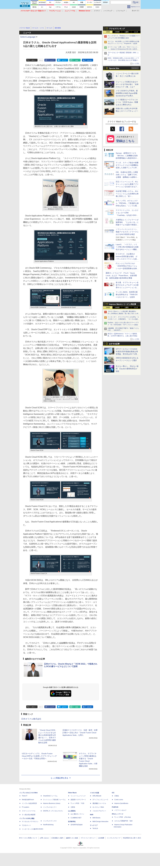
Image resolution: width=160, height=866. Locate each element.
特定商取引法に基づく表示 (132, 838)
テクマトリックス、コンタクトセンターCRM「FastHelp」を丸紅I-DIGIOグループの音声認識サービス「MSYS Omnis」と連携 (127, 215)
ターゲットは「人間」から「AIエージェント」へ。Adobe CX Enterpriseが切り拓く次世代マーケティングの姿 (123, 49)
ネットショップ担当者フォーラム (54, 799)
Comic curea (118, 799)
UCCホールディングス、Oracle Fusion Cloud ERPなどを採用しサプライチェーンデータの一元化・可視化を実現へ (39, 756)
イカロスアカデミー (99, 811)
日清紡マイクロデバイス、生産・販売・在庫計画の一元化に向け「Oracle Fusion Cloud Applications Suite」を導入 (80, 732)
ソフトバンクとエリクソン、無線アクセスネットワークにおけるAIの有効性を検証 (127, 231)
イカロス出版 (94, 793)
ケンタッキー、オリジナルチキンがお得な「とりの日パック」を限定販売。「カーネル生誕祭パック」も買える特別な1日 (123, 319)
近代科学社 (72, 821)
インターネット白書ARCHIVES (32, 829)
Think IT (24, 796)
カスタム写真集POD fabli (123, 821)
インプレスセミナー (50, 807)
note (76, 60)
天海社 (116, 796)
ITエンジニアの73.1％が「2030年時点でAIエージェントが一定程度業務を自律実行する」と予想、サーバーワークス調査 (127, 268)
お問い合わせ (44, 838)
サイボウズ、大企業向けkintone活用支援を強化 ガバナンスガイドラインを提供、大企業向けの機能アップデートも (127, 259)
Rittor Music (72, 793)
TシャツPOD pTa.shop (122, 817)
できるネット (26, 825)
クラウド (97, 11)
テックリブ (94, 825)
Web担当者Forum (28, 799)
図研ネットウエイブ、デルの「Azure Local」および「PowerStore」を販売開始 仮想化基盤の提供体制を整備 (121, 275)
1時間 (108, 32)
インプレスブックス (50, 821)
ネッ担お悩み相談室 (28, 815)
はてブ (64, 60)
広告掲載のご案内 (57, 838)
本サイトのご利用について (28, 838)
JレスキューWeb (98, 807)
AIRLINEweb (96, 796)
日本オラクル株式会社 (31, 719)
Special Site (114, 68)
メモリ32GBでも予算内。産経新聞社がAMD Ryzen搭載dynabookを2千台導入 (127, 93)
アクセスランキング (117, 29)
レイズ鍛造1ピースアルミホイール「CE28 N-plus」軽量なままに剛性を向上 (127, 102)
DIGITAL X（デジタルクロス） (53, 811)
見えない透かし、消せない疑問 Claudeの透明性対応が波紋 (127, 368)
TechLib (95, 828)
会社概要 (101, 838)
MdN (91, 815)
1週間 (126, 32)
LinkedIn (89, 60)
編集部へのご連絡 (72, 838)
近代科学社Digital (76, 825)
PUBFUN (115, 807)
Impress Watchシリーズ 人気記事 (122, 304)
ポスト (34, 60)
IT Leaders (25, 807)
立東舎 (73, 807)
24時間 (117, 32)
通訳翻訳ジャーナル (99, 803)
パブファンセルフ (120, 810)
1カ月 (136, 32)
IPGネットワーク (117, 814)
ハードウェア (107, 11)
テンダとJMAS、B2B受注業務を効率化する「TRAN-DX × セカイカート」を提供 (127, 294)
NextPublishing (48, 825)
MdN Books (96, 818)
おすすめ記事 (114, 344)
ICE (113, 793)
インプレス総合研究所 (29, 803)
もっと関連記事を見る (59, 778)
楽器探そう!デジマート (78, 799)
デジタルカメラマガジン (30, 821)
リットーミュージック (78, 796)
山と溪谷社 (72, 811)
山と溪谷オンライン (77, 814)
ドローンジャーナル (28, 811)
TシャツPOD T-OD (77, 803)
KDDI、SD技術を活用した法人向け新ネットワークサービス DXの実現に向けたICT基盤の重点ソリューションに (123, 60)
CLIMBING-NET (76, 818)
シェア (52, 60)
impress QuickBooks (121, 803)
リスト (41, 60)
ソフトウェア (120, 11)
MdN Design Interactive (100, 821)
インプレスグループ (113, 838)
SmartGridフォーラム (50, 796)
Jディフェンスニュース (100, 799)
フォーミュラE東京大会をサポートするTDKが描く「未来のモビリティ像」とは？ (127, 84)
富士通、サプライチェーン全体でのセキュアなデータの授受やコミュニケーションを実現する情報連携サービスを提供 (127, 287)
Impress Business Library (51, 803)
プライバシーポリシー (88, 838)
